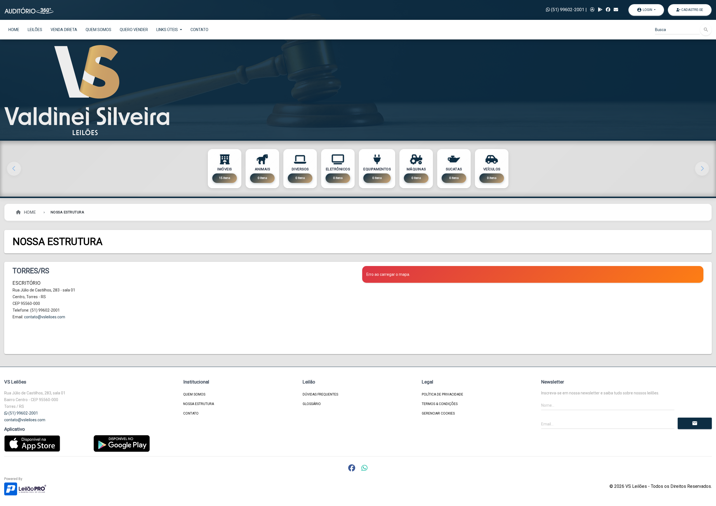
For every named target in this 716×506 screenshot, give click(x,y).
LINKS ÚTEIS (167, 29)
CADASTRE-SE (691, 10)
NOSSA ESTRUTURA (198, 404)
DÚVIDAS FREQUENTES (320, 394)
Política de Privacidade (442, 394)
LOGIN (645, 9)
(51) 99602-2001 (567, 9)
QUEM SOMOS (98, 29)
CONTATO (199, 29)
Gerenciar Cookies (438, 413)
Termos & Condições (440, 404)
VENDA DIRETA (64, 29)
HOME (13, 29)
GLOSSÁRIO (312, 404)
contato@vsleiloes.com (44, 317)
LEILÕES (35, 29)
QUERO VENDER (134, 29)
